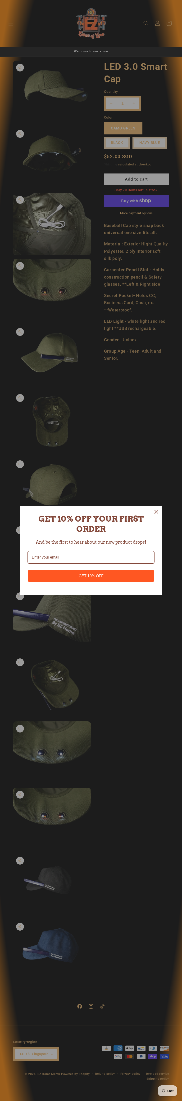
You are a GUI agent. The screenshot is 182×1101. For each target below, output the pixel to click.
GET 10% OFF (91, 576)
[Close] (156, 512)
